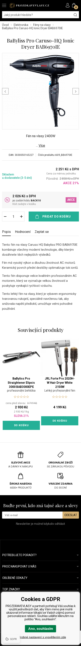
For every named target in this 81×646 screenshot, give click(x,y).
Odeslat (70, 515)
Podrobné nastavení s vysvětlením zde (40, 637)
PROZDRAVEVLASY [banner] (29, 5)
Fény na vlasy (42, 25)
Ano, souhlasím (40, 628)
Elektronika (21, 25)
